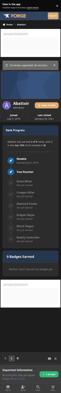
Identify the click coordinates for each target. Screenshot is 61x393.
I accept (50, 374)
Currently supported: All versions (28, 65)
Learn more (6, 5)
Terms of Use (17, 378)
